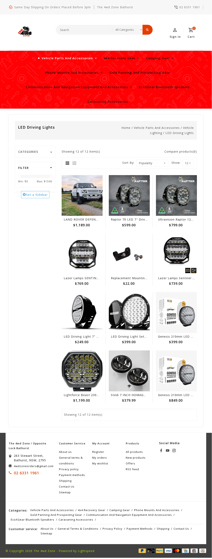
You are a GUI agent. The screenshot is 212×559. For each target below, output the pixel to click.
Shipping (65, 481)
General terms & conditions (71, 460)
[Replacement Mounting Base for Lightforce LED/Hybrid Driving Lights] (129, 254)
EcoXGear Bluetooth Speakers (164, 87)
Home (126, 128)
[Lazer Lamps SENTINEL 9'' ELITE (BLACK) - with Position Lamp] (82, 254)
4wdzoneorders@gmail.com (34, 466)
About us (65, 452)
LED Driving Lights (179, 133)
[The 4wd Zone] (25, 31)
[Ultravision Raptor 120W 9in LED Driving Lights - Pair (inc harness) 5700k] (176, 195)
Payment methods (72, 475)
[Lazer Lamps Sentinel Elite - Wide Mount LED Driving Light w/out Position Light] (176, 254)
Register (98, 452)
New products (136, 457)
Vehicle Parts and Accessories (67, 58)
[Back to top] (199, 546)
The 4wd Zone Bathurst (115, 7)
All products (134, 452)
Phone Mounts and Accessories (72, 72)
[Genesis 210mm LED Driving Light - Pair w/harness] (176, 370)
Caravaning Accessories (107, 101)
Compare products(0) (180, 151)
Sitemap (65, 492)
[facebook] (161, 450)
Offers (130, 463)
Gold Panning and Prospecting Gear (139, 72)
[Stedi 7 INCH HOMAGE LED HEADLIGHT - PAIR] (129, 370)
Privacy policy (69, 469)
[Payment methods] (202, 550)
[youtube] (168, 450)
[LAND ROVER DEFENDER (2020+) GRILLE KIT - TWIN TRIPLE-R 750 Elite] (82, 195)
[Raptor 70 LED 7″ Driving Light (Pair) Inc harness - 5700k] (129, 195)
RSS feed (132, 469)
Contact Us (66, 486)
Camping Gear (158, 58)
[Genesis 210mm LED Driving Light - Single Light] (176, 312)
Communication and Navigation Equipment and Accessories (77, 87)
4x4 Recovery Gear (119, 58)
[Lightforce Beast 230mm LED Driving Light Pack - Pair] (82, 370)
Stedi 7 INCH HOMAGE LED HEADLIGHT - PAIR (146, 395)
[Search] (148, 30)
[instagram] (174, 450)
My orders (99, 457)
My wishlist (100, 463)
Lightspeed (86, 551)
